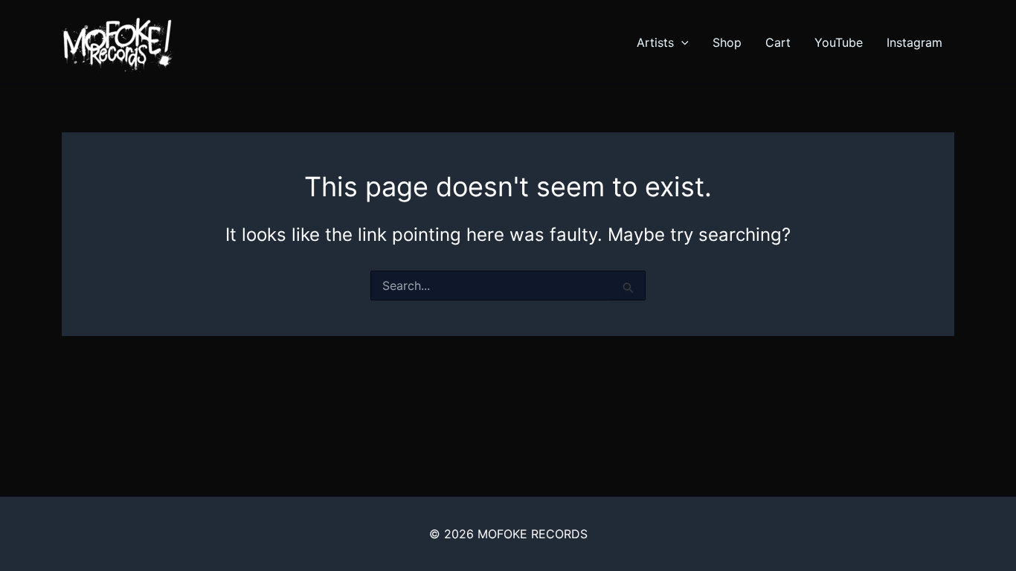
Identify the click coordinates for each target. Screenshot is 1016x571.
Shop (727, 42)
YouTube (838, 42)
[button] (681, 42)
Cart (778, 42)
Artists (655, 42)
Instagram (914, 42)
